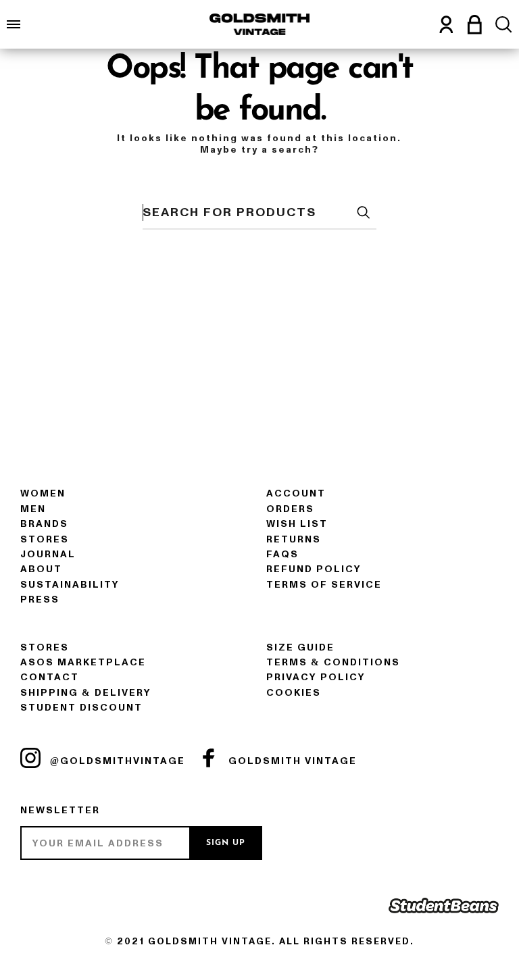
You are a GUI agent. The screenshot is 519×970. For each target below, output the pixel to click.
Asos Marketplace (83, 662)
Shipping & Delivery (85, 692)
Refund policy (314, 569)
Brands (44, 523)
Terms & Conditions (333, 662)
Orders (290, 509)
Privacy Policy (316, 677)
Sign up (225, 843)
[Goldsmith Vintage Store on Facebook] (209, 758)
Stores (44, 539)
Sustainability (70, 584)
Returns (293, 539)
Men (33, 509)
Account (296, 493)
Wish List (297, 523)
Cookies (293, 692)
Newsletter (60, 810)
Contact (49, 677)
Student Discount (81, 707)
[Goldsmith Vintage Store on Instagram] (30, 758)
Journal (48, 554)
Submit (362, 212)
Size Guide (300, 647)
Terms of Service (324, 584)
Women (43, 493)
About (41, 569)
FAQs (282, 554)
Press (39, 599)
